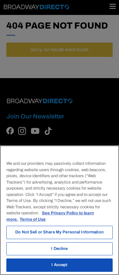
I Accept (59, 265)
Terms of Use (33, 219)
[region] (59, 210)
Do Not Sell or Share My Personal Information (59, 232)
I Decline (59, 248)
